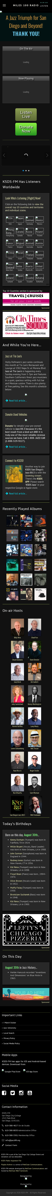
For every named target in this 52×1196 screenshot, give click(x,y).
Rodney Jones (16, 860)
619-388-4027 (11, 1125)
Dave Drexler (34, 659)
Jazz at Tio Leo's (13, 356)
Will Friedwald (35, 815)
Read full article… (18, 400)
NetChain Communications (32, 1164)
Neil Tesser (34, 748)
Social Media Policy (12, 1043)
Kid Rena (14, 867)
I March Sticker (10, 1022)
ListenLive (26, 114)
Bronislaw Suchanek (19, 894)
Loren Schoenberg (17, 748)
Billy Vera (17, 637)
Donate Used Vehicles (16, 414)
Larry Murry (34, 726)
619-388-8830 (11, 1130)
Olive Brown (16, 880)
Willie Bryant (16, 846)
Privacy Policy (9, 1038)
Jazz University (10, 1028)
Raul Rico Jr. (17, 770)
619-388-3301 (11, 1135)
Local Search (9, 1033)
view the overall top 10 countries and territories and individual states (24, 207)
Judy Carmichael (17, 704)
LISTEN (44, 5)
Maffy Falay (16, 887)
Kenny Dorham (17, 839)
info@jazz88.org (13, 1140)
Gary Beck (17, 682)
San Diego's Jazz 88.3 (17, 815)
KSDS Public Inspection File (11, 1160)
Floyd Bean (15, 874)
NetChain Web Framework (18, 1171)
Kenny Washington (34, 704)
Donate (9, 425)
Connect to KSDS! (14, 460)
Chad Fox (34, 637)
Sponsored (45, 308)
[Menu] (4, 5)
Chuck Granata (17, 659)
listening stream (33, 475)
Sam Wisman (34, 793)
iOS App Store (32, 1071)
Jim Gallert (34, 682)
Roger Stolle (34, 770)
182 (47, 284)
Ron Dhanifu (17, 793)
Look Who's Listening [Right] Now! (22, 198)
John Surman (16, 853)
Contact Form (11, 1145)
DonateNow (26, 129)
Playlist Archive (6, 1164)
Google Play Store (12, 1071)
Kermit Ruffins (17, 726)
